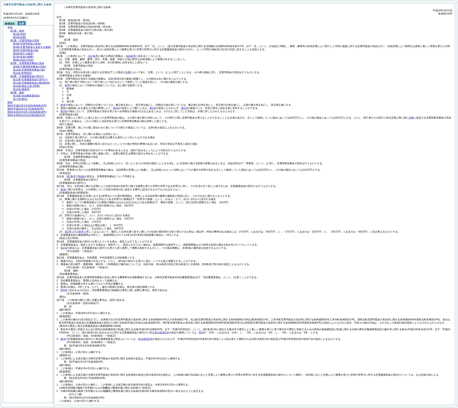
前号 (67, 85)
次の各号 (93, 56)
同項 (201, 332)
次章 (411, 117)
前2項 (116, 108)
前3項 (63, 111)
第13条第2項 (161, 332)
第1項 (184, 108)
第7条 (70, 176)
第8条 (81, 176)
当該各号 (131, 56)
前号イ (82, 231)
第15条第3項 (145, 339)
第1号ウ (69, 231)
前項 (62, 104)
